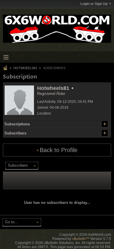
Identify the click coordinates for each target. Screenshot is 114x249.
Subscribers (15, 133)
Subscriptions (17, 124)
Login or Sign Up (94, 4)
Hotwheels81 (25, 68)
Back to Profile (58, 150)
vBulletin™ (80, 239)
